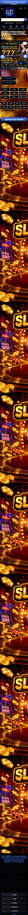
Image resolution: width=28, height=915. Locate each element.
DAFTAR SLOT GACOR (14, 119)
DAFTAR (15, 902)
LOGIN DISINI (8, 82)
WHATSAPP (15, 906)
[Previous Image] (2, 56)
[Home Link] (9, 12)
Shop (2, 8)
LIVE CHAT (14, 910)
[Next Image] (25, 56)
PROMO (15, 894)
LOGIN (14, 898)
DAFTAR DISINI (8, 78)
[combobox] (12, 19)
